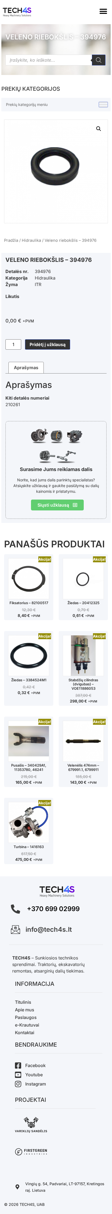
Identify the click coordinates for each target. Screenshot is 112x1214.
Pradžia (11, 240)
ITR (38, 284)
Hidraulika (31, 240)
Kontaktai (24, 1032)
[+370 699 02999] (15, 909)
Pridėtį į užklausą (48, 344)
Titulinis (23, 1002)
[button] (103, 11)
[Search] (98, 60)
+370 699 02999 (53, 909)
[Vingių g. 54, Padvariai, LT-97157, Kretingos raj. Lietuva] (17, 1186)
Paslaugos (26, 1017)
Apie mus (24, 1009)
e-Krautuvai (27, 1025)
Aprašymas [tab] (26, 367)
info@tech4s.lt (49, 929)
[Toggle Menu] (103, 105)
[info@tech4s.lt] (15, 929)
